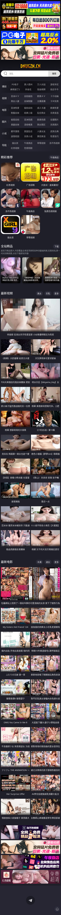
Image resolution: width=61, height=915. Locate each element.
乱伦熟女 (41, 112)
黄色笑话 (41, 136)
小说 (4, 133)
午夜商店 (28, 143)
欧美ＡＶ (41, 96)
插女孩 (15, 143)
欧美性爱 (54, 107)
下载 (56, 246)
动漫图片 (54, 119)
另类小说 (28, 136)
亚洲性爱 (15, 107)
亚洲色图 (28, 119)
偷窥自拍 (15, 119)
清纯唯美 (28, 124)
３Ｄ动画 (54, 96)
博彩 (4, 86)
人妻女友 (41, 131)
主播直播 (41, 101)
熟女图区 (41, 124)
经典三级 (28, 112)
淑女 (48, 562)
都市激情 (15, 131)
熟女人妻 (15, 101)
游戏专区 (54, 84)
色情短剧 (28, 148)
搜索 (54, 73)
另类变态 (54, 112)
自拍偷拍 (28, 96)
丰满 (39, 562)
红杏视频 (15, 148)
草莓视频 (41, 143)
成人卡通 (41, 107)
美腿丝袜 (15, 124)
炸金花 (28, 89)
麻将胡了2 (15, 89)
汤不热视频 (54, 143)
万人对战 (41, 84)
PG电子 (15, 84)
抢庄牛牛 (54, 89)
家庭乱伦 (28, 131)
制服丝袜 (15, 112)
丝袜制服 (28, 101)
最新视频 (7, 293)
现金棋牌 (41, 89)
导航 (4, 145)
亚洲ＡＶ (15, 96)
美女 (39, 293)
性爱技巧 (54, 136)
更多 (56, 293)
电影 (4, 110)
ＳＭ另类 (54, 101)
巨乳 (48, 293)
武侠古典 (54, 131)
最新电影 (7, 562)
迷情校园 (15, 136)
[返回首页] (57, 909)
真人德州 (28, 84)
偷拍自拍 (28, 107)
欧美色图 (41, 119)
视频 (4, 98)
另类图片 (54, 124)
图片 (4, 121)
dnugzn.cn (30, 66)
